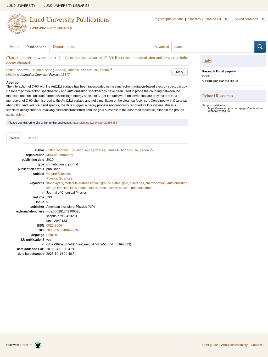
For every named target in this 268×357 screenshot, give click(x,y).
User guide (210, 345)
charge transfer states (61, 188)
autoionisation (177, 183)
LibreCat (27, 345)
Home (15, 46)
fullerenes (137, 183)
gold (125, 183)
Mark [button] (179, 72)
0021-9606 (54, 225)
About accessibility (234, 345)
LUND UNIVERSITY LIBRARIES (67, 6)
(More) (21, 115)
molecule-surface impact (82, 183)
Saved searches (249, 19)
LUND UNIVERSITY (21, 6)
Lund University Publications (70, 19)
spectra (124, 188)
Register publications (168, 19)
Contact (256, 345)
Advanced (162, 47)
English (51, 235)
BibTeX (31, 138)
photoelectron (141, 188)
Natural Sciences (58, 174)
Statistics (194, 19)
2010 (11, 75)
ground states (110, 183)
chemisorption (156, 183)
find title (218, 80)
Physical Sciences (59, 178)
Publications (36, 47)
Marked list (216, 19)
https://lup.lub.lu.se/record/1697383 (94, 122)
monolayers (54, 183)
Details (15, 138)
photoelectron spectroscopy (98, 188)
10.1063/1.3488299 (60, 230)
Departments (64, 46)
